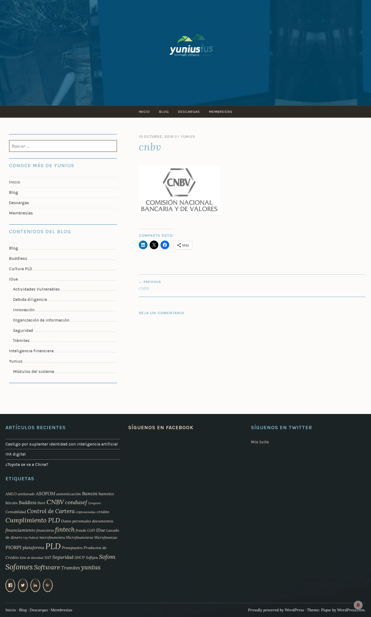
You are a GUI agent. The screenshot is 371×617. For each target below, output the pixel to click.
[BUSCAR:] (63, 146)
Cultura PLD (20, 268)
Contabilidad (15, 512)
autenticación (68, 493)
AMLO (11, 493)
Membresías (220, 112)
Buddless (18, 258)
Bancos (90, 493)
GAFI (91, 530)
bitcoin (11, 502)
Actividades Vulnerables (36, 289)
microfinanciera (52, 537)
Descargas (189, 112)
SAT (48, 557)
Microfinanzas (105, 537)
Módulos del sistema (33, 371)
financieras (45, 530)
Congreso (94, 503)
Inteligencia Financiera (31, 350)
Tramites (70, 568)
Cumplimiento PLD (32, 520)
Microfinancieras (79, 537)
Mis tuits (260, 442)
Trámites (21, 340)
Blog (164, 112)
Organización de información (41, 320)
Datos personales (76, 521)
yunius (90, 567)
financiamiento (20, 530)
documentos (102, 521)
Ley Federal (30, 538)
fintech (65, 529)
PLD (53, 546)
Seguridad (23, 330)
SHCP (79, 557)
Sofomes (19, 566)
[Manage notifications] (358, 605)
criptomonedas (86, 512)
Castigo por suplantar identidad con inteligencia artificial (61, 444)
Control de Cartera (51, 511)
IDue (13, 279)
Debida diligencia (30, 299)
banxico (106, 493)
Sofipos (92, 557)
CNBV (55, 502)
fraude (81, 530)
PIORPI (13, 547)
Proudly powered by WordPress (276, 609)
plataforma (33, 547)
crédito (103, 511)
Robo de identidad (31, 558)
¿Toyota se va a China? (26, 464)
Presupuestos (72, 548)
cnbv (150, 285)
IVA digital (15, 454)
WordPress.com (351, 609)
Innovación (23, 309)
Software (47, 567)
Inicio (144, 112)
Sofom (107, 556)
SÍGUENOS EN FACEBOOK (160, 428)
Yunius (188, 137)
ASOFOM (45, 494)
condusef (76, 502)
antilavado (26, 494)
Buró (41, 503)
